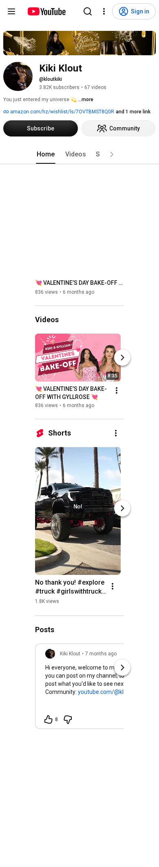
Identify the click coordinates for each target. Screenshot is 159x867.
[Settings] (104, 11)
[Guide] (11, 11)
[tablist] (79, 154)
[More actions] (116, 390)
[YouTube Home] (46, 11)
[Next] (122, 357)
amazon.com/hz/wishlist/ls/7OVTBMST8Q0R (61, 112)
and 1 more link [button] (133, 112)
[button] (111, 154)
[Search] (88, 11)
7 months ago (101, 654)
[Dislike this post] (67, 719)
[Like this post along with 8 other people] (48, 719)
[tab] (45, 154)
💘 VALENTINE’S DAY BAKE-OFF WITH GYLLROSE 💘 (79, 283)
